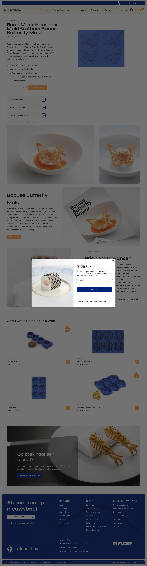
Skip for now (94, 296)
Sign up (94, 289)
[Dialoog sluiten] (113, 261)
